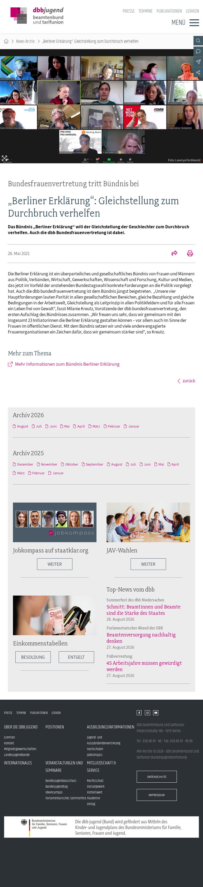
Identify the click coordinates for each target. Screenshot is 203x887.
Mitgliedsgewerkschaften (20, 749)
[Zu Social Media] (198, 72)
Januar (133, 426)
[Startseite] (6, 41)
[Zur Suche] (198, 40)
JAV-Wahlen (122, 550)
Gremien (9, 737)
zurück (189, 381)
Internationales (18, 763)
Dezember (25, 464)
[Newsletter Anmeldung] (198, 62)
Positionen (54, 727)
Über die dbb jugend (21, 727)
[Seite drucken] (187, 254)
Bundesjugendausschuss (60, 781)
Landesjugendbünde (17, 755)
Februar (114, 426)
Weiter (55, 564)
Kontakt (9, 743)
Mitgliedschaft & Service (101, 766)
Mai (67, 426)
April (81, 426)
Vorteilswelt (94, 792)
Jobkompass (95, 755)
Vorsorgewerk (96, 787)
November (49, 464)
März (96, 426)
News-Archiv (25, 41)
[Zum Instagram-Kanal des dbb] (147, 713)
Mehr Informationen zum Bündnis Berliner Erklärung (67, 364)
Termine (146, 11)
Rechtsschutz (95, 781)
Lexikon (192, 11)
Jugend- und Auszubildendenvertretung (103, 740)
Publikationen (169, 11)
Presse (129, 11)
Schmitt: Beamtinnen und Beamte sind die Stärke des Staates (144, 609)
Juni (53, 426)
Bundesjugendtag (56, 787)
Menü (178, 22)
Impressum (157, 795)
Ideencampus (54, 792)
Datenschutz (156, 777)
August (22, 426)
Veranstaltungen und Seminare (64, 766)
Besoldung (33, 657)
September (94, 464)
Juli (39, 426)
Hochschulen (95, 749)
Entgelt (76, 657)
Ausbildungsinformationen (107, 727)
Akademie (93, 798)
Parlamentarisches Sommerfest (65, 798)
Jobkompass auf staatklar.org (50, 550)
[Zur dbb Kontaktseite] (198, 51)
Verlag (91, 804)
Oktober (71, 464)
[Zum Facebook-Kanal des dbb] (139, 713)
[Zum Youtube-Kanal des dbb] (155, 713)
